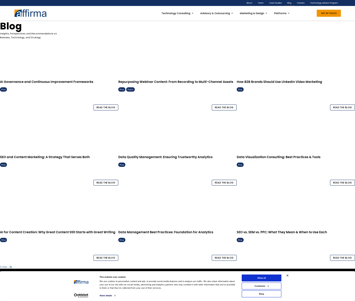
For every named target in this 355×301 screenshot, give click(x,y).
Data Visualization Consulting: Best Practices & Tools (278, 157)
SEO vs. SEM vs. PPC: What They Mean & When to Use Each (282, 232)
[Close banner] (287, 275)
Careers (301, 3)
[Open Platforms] (289, 13)
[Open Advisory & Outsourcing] (232, 13)
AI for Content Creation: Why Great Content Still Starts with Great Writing (57, 232)
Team (261, 3)
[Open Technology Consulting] (192, 13)
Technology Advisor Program (324, 3)
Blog (289, 3)
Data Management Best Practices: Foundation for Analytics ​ (166, 232)
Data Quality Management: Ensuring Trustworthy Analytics (165, 157)
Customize (260, 286)
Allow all (261, 278)
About (249, 3)
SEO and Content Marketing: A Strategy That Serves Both (45, 157)
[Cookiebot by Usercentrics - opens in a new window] (81, 296)
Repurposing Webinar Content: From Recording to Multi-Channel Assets (175, 82)
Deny (261, 294)
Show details (106, 295)
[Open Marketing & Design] (266, 13)
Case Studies (275, 3)
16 (11, 266)
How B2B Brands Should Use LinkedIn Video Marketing (279, 82)
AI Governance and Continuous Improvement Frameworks (46, 82)
